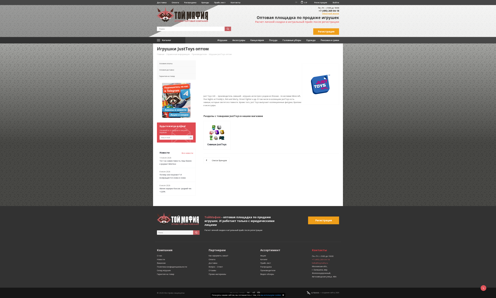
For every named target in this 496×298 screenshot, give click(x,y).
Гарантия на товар (165, 274)
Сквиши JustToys (216, 144)
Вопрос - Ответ (216, 266)
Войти (336, 2)
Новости (161, 259)
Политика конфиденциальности (172, 266)
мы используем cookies (271, 295)
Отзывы (212, 270)
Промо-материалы (217, 274)
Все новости (187, 153)
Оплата (175, 2)
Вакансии (161, 263)
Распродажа (190, 2)
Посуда (273, 40)
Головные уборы (291, 40)
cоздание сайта (328, 292)
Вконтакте (248, 293)
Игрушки (222, 40)
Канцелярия (257, 40)
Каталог (264, 259)
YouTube (259, 293)
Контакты (235, 2)
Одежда (310, 40)
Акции (263, 255)
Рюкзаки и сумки (330, 40)
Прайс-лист (220, 2)
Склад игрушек (164, 270)
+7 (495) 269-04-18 (329, 10)
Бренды (205, 2)
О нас (159, 255)
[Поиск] (228, 29)
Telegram (253, 293)
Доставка (161, 2)
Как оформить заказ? (218, 255)
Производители (267, 270)
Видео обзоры (267, 274)
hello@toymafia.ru (320, 263)
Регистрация (320, 2)
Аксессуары (238, 40)
